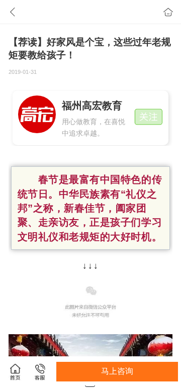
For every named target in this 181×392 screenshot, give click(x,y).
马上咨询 (117, 371)
